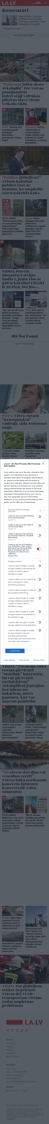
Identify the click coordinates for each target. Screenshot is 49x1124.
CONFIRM (15, 651)
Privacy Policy (39, 660)
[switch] (39, 516)
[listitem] (24, 510)
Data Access (24, 660)
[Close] (43, 464)
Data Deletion (9, 660)
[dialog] (24, 562)
